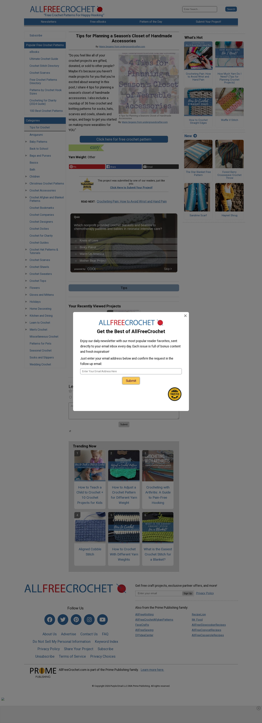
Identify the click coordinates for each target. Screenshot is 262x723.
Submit (131, 381)
